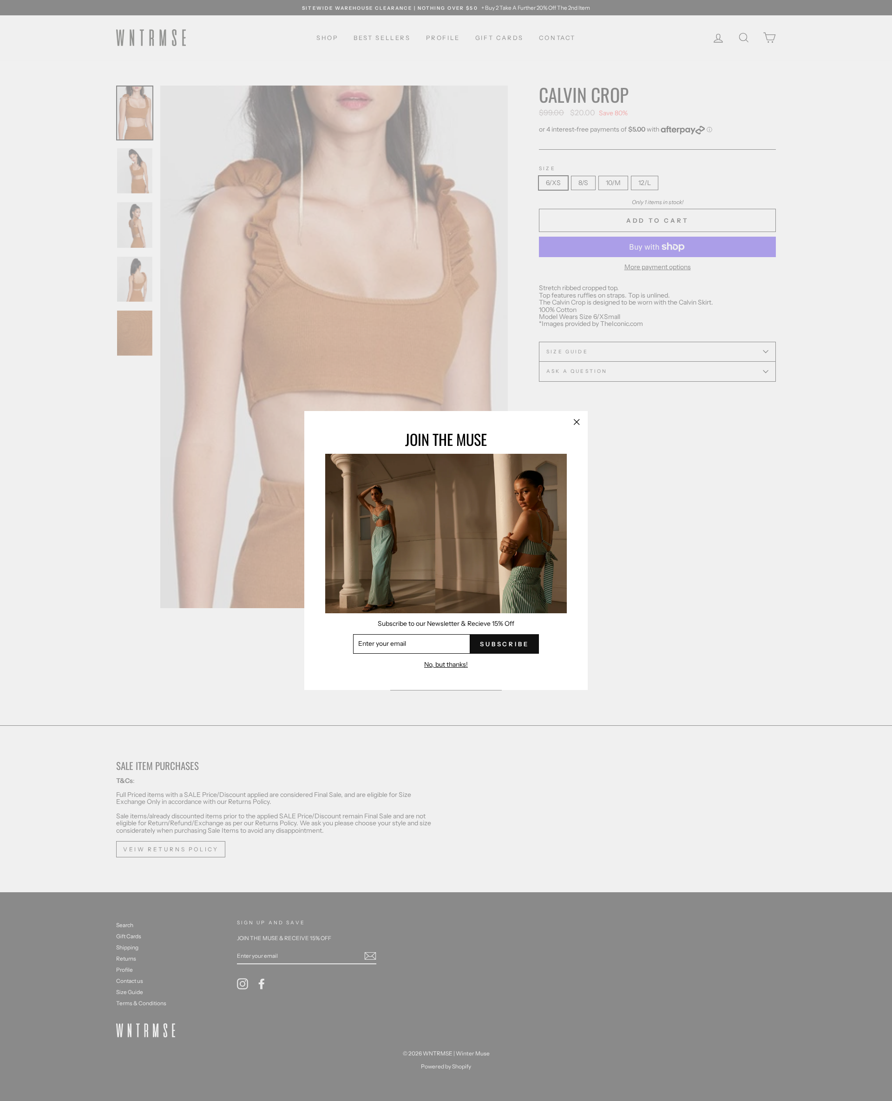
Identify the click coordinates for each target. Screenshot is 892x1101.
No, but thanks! (446, 665)
